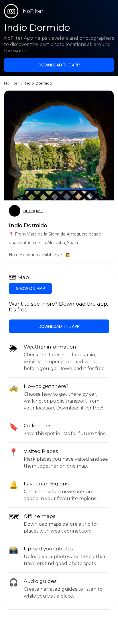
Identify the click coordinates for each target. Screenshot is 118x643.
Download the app (59, 65)
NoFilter (11, 83)
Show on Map (30, 288)
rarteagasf (33, 210)
